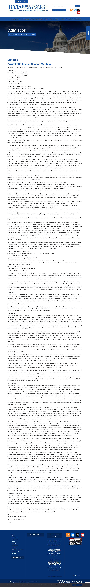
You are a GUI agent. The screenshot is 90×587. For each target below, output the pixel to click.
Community (70, 19)
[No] (88, 585)
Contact (78, 19)
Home (13, 19)
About (18, 19)
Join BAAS (14, 553)
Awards (56, 19)
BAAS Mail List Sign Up (17, 549)
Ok (73, 584)
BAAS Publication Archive (21, 34)
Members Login (17, 557)
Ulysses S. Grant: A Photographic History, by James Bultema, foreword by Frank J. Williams (54, 549)
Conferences (38, 19)
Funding (62, 19)
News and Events (27, 19)
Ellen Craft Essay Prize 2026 (54, 540)
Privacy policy (79, 584)
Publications (48, 19)
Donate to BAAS (15, 551)
